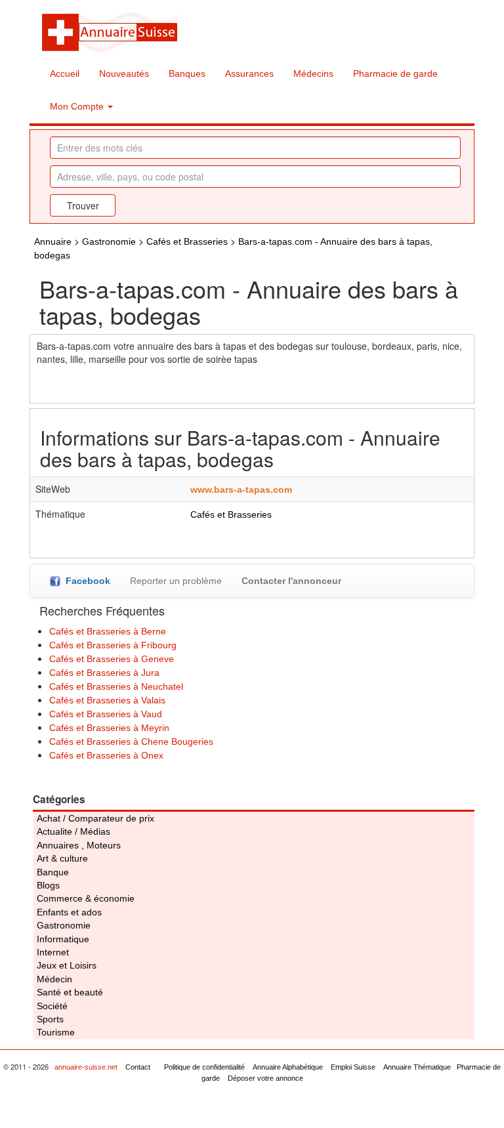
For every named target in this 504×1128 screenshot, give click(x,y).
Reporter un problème (176, 580)
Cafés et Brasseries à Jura (104, 672)
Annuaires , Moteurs (79, 845)
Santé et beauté (70, 992)
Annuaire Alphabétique (288, 1067)
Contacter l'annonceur (291, 580)
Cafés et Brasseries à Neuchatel (116, 686)
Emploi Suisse (353, 1067)
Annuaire (53, 241)
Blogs (48, 885)
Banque (53, 872)
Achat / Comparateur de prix (95, 818)
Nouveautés (124, 73)
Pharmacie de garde (395, 73)
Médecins (313, 73)
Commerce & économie (86, 898)
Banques (187, 73)
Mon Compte (78, 106)
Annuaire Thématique (417, 1067)
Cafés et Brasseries (187, 241)
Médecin (54, 979)
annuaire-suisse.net (85, 1067)
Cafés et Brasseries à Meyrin (109, 727)
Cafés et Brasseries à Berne (107, 631)
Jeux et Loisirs (66, 965)
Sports (50, 1019)
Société (52, 1006)
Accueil (64, 73)
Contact (137, 1067)
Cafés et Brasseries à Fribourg (113, 645)
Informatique (63, 939)
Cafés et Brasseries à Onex (106, 755)
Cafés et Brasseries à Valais (107, 700)
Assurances (249, 73)
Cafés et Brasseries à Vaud (105, 714)
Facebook (85, 580)
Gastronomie (109, 241)
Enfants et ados (69, 912)
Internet (53, 952)
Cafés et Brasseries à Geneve (111, 659)
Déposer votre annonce (265, 1078)
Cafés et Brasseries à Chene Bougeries (131, 741)
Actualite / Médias (73, 831)
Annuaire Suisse (109, 31)
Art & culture (62, 858)
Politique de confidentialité (204, 1067)
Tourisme (56, 1032)
